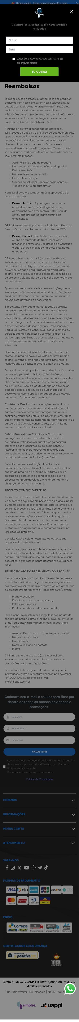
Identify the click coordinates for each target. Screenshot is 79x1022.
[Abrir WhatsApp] (70, 989)
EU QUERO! (39, 71)
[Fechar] (71, 11)
